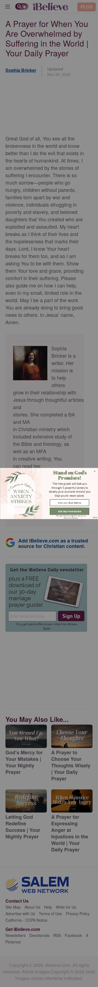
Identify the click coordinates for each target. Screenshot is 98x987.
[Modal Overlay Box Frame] (49, 493)
